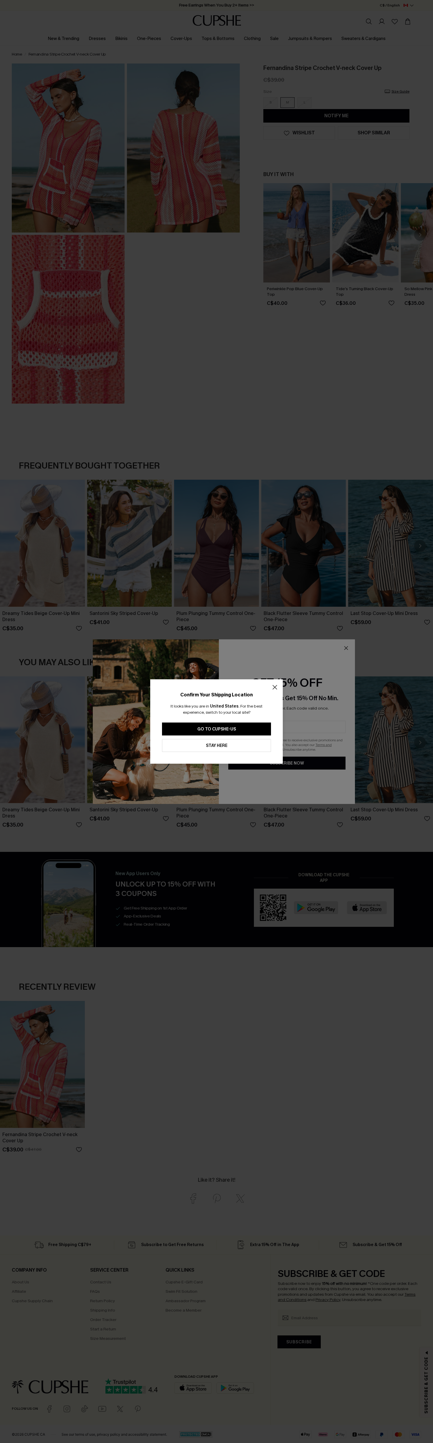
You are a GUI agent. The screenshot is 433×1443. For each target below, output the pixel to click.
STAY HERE (216, 745)
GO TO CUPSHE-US (216, 729)
